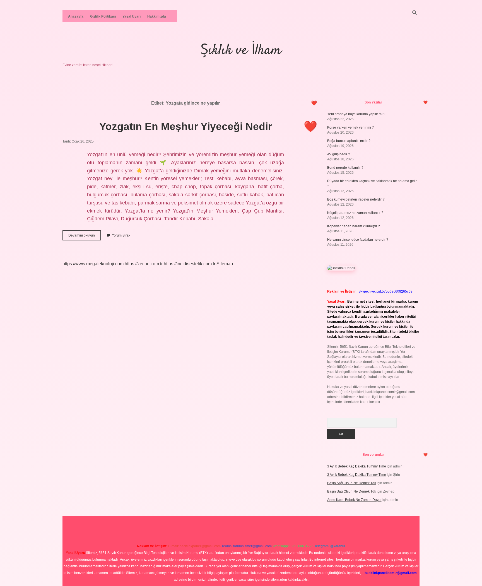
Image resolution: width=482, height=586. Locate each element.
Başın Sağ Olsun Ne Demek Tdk (351, 483)
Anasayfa (75, 16)
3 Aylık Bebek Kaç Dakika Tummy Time (356, 466)
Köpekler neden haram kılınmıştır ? (353, 226)
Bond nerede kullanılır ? (345, 168)
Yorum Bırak (121, 235)
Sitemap (224, 263)
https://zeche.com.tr (144, 263)
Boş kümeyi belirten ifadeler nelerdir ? (356, 199)
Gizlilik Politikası (103, 16)
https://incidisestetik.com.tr (189, 263)
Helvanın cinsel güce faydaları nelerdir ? (357, 240)
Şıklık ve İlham (241, 50)
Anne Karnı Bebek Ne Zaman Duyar (354, 500)
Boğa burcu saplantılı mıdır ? (348, 141)
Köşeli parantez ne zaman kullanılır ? (355, 213)
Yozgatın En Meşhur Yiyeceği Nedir (185, 126)
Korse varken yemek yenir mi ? (350, 127)
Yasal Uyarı (131, 16)
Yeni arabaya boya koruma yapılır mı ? (356, 114)
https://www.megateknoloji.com (93, 263)
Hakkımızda (156, 16)
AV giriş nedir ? (338, 154)
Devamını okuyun (84, 236)
